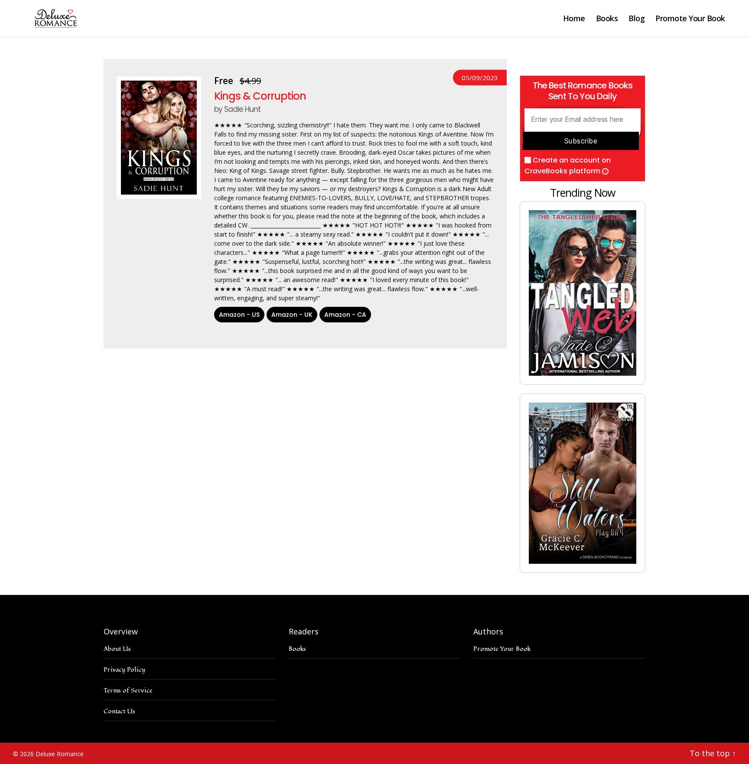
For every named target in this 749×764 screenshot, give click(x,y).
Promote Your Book (690, 18)
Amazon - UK (292, 314)
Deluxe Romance (60, 754)
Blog (637, 18)
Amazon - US (239, 314)
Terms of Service (128, 690)
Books (607, 18)
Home (574, 18)
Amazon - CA (345, 314)
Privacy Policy (124, 669)
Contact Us (119, 711)
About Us (117, 648)
